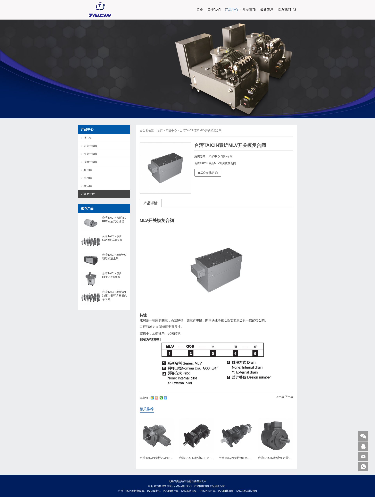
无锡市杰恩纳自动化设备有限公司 (188, 481)
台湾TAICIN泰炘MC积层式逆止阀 (114, 256)
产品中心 (231, 10)
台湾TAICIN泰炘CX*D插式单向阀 (112, 238)
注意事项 (249, 10)
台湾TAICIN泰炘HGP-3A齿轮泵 (112, 275)
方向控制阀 (90, 145)
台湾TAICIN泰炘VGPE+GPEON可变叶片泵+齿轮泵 (173, 457)
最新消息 (266, 10)
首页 (199, 10)
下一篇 (289, 396)
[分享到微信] (161, 397)
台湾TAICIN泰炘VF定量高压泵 (277, 457)
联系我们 (284, 10)
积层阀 (88, 169)
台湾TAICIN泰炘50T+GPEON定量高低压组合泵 (249, 457)
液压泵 (88, 137)
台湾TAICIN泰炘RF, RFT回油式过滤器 (114, 219)
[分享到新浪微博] (156, 397)
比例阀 (88, 177)
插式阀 (88, 185)
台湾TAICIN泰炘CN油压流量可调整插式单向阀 (114, 295)
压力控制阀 (90, 153)
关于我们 (214, 10)
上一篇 (280, 396)
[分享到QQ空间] (152, 397)
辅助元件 (226, 156)
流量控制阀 (90, 161)
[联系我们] (363, 446)
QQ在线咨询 (209, 172)
